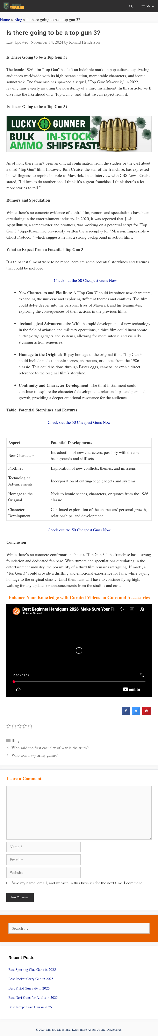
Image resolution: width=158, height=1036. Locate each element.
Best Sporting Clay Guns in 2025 (32, 969)
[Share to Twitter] (136, 714)
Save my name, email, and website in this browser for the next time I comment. (77, 883)
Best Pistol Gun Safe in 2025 (29, 988)
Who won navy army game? (35, 755)
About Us (94, 1029)
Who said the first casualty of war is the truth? (50, 747)
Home (5, 19)
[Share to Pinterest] (146, 714)
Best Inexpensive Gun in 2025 (30, 1007)
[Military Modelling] (14, 6)
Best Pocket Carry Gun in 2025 (30, 978)
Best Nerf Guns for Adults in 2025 (33, 997)
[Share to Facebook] (126, 714)
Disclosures (114, 1029)
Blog (18, 19)
